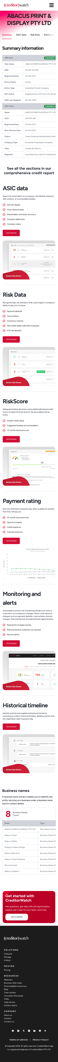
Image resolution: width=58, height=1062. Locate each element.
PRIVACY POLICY (41, 1040)
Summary (7, 35)
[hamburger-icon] (51, 5)
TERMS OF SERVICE (18, 1040)
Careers (7, 1018)
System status (10, 1005)
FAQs (6, 999)
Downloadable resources (15, 986)
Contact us (9, 1021)
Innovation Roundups (13, 996)
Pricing (7, 970)
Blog (6, 989)
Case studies (10, 992)
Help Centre (9, 1002)
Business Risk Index (13, 983)
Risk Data (35, 35)
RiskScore (49, 35)
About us (8, 1015)
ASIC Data (21, 35)
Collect (7, 960)
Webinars (8, 980)
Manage (7, 957)
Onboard (8, 954)
